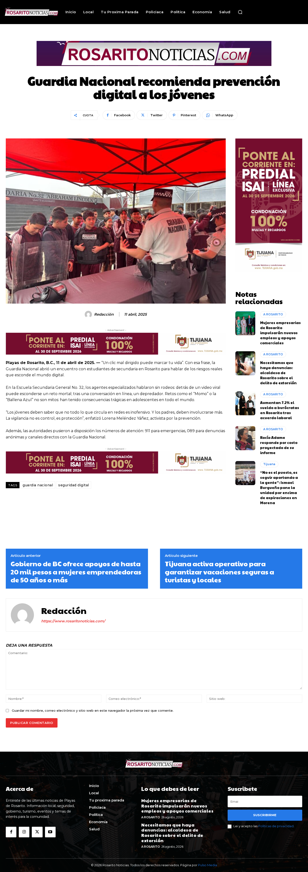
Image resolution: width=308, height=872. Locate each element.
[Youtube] (50, 832)
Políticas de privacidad (276, 826)
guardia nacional (38, 485)
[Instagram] (24, 832)
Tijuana (269, 464)
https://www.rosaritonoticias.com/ (73, 621)
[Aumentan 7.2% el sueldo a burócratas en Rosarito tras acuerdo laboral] (245, 403)
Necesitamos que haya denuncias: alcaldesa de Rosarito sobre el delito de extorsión (278, 372)
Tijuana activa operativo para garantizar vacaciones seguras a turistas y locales (219, 572)
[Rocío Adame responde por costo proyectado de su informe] (245, 438)
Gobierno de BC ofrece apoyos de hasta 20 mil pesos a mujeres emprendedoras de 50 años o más (76, 572)
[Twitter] (37, 832)
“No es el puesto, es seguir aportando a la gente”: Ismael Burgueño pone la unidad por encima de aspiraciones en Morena (279, 487)
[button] (240, 12)
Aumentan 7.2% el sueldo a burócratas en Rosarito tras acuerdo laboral (279, 410)
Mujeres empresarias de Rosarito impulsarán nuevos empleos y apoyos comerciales (280, 332)
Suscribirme (264, 815)
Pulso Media (207, 865)
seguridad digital (73, 485)
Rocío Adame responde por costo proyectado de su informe (278, 445)
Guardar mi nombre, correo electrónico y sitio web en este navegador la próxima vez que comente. (92, 710)
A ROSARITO (273, 314)
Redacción (104, 314)
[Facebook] (11, 832)
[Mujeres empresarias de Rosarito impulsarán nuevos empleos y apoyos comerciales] (245, 323)
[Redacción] (89, 314)
